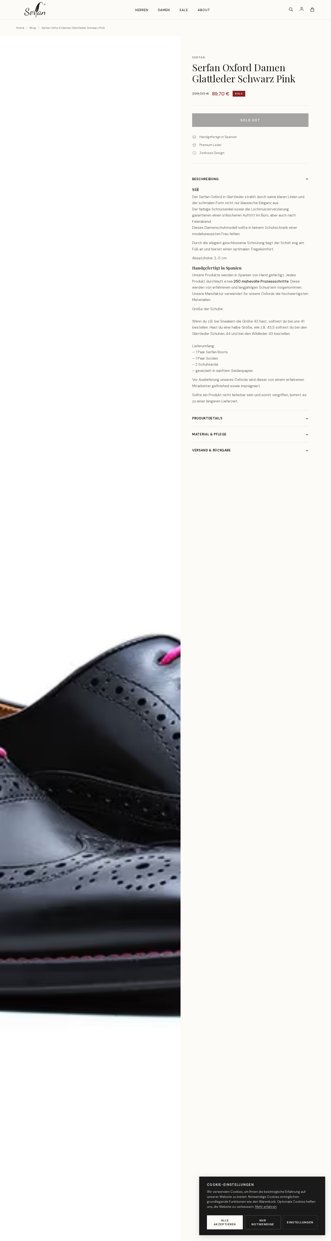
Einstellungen (300, 1222)
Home (20, 28)
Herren (141, 10)
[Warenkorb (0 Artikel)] (312, 10)
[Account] (301, 10)
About (204, 10)
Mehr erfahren (266, 1207)
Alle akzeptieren (225, 1222)
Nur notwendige (263, 1222)
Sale (184, 10)
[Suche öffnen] (291, 10)
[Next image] (169, 646)
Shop (32, 28)
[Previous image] (11, 646)
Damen (164, 10)
